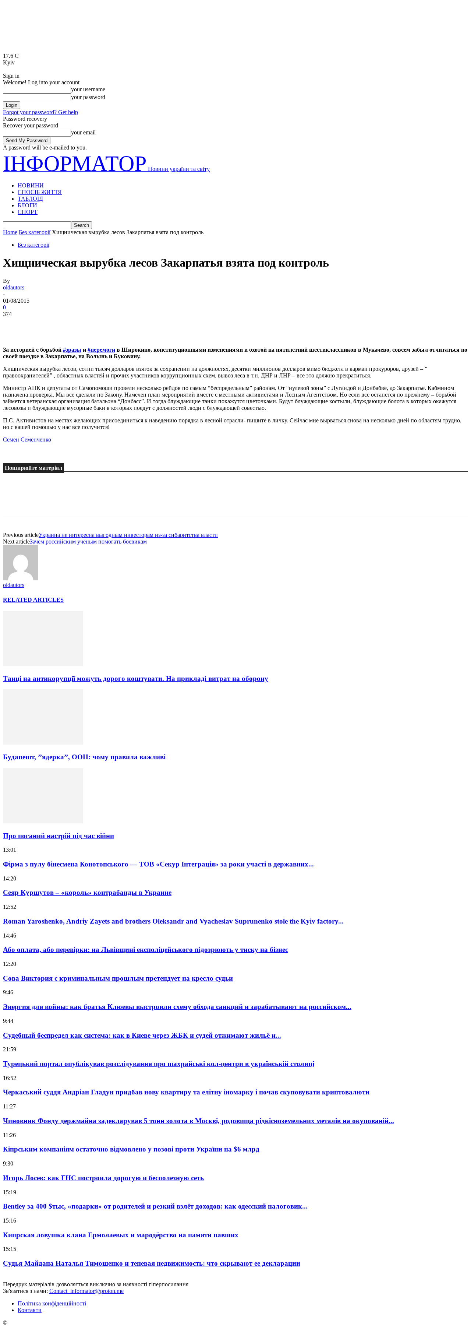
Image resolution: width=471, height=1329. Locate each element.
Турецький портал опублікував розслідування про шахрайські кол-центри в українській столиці (158, 1064)
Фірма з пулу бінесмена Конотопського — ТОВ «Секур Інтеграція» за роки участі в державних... (158, 864)
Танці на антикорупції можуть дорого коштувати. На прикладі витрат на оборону (135, 678)
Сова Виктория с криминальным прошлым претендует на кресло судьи (118, 978)
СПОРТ (28, 212)
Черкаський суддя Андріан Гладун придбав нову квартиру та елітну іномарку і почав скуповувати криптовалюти (186, 1092)
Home (10, 232)
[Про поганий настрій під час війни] (43, 821)
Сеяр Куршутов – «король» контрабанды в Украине (87, 892)
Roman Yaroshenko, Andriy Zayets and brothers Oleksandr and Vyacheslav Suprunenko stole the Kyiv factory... (173, 921)
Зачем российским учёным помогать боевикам (88, 541)
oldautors (13, 287)
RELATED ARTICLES (33, 600)
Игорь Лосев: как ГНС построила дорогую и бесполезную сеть (103, 1178)
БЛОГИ (27, 205)
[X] (41, 325)
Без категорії (34, 232)
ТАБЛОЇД (30, 199)
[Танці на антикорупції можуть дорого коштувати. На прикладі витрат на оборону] (43, 664)
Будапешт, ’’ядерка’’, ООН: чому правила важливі (84, 757)
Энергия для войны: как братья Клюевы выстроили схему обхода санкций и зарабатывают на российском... (177, 1006)
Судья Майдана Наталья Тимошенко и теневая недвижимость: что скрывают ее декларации (151, 1263)
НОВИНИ (31, 185)
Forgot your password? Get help (40, 112)
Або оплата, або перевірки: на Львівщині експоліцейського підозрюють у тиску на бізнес (145, 949)
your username (88, 89)
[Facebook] (15, 325)
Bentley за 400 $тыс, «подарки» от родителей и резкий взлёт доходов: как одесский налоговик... (155, 1206)
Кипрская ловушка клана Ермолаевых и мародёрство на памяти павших (120, 1235)
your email (83, 132)
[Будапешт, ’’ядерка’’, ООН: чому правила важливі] (43, 742)
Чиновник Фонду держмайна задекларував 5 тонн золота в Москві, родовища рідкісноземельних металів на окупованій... (198, 1121)
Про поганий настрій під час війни (58, 836)
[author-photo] (20, 578)
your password (88, 97)
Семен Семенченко (27, 439)
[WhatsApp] (94, 325)
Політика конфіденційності (52, 1303)
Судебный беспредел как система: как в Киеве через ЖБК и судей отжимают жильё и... (142, 1035)
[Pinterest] (68, 325)
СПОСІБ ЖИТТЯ (40, 192)
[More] (121, 325)
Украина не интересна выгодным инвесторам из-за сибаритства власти (128, 535)
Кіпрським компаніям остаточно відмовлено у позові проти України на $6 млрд (131, 1149)
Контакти (30, 1310)
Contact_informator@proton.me (86, 1291)
